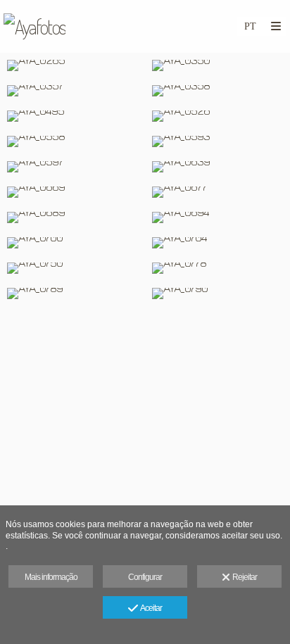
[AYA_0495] (72, 116)
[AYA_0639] (217, 166)
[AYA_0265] (72, 65)
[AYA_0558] (72, 141)
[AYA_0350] (217, 65)
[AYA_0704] (217, 242)
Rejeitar (243, 577)
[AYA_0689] (72, 217)
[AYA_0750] (72, 268)
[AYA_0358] (217, 90)
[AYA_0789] (72, 293)
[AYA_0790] (217, 293)
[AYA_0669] (72, 192)
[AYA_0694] (217, 217)
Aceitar (149, 608)
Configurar (145, 577)
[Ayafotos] (34, 26)
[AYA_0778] (217, 268)
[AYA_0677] (217, 192)
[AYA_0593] (217, 141)
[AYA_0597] (72, 166)
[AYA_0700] (72, 242)
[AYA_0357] (72, 90)
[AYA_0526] (217, 116)
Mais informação (51, 577)
